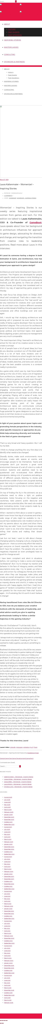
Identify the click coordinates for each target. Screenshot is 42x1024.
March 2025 (7, 839)
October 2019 (8, 970)
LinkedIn (13, 747)
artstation (26, 747)
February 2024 (8, 871)
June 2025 (7, 832)
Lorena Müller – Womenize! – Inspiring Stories (18, 779)
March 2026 (8, 809)
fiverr (35, 747)
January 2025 (8, 844)
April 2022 (7, 901)
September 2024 (9, 854)
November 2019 (9, 968)
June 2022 (7, 896)
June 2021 (7, 926)
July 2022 (7, 894)
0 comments (8, 195)
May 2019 (7, 983)
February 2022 (8, 906)
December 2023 (9, 876)
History (12, 29)
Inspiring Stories (12, 40)
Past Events (13, 32)
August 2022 (8, 891)
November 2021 (9, 913)
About (7, 24)
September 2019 (9, 973)
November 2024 (9, 849)
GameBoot (35, 222)
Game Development (19, 758)
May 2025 (7, 834)
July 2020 (7, 948)
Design (2, 758)
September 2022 (9, 889)
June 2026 (7, 802)
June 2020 (7, 950)
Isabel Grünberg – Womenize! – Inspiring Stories (18, 777)
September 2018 (9, 995)
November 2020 (9, 938)
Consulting (9, 54)
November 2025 (9, 819)
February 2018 (8, 1002)
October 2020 (8, 941)
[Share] (3, 1020)
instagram (19, 747)
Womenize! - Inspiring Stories (26, 198)
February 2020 (8, 960)
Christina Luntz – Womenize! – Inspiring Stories (18, 787)
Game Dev (8, 758)
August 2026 (8, 797)
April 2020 (7, 955)
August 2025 (8, 827)
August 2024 (8, 856)
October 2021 (8, 916)
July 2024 (7, 859)
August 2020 (8, 945)
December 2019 (9, 965)
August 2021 (8, 921)
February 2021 (8, 936)
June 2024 (7, 861)
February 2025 (8, 842)
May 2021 (7, 928)
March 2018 (7, 1000)
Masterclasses (11, 47)
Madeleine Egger (33, 753)
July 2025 (7, 829)
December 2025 (9, 817)
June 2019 (7, 980)
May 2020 (7, 953)
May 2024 (7, 864)
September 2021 (9, 918)
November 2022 (9, 884)
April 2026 (7, 807)
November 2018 (9, 990)
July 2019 (7, 978)
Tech (31, 758)
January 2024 (8, 874)
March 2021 (7, 933)
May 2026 (7, 804)
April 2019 (7, 985)
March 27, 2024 (4, 180)
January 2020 (8, 963)
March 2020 (8, 958)
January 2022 (8, 908)
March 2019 (7, 988)
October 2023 (8, 881)
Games (28, 758)
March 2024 (7, 869)
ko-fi (31, 747)
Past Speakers (15, 35)
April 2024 (7, 866)
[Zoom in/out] (6, 1020)
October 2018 (8, 992)
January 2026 (8, 814)
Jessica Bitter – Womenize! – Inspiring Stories (17, 782)
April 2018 (7, 997)
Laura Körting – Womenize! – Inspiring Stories (18, 784)
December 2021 (9, 911)
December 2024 (9, 847)
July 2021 (7, 923)
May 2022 (7, 898)
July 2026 (7, 799)
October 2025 (8, 822)
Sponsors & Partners (14, 62)
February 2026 (8, 812)
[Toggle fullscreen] (5, 1020)
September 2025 (9, 824)
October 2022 (8, 886)
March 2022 (7, 903)
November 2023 (9, 879)
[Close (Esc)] (1, 1020)
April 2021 (7, 931)
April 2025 (7, 837)
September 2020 (9, 943)
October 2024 (8, 851)
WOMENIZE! (12, 198)
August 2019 (8, 975)
